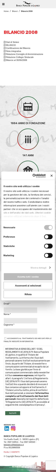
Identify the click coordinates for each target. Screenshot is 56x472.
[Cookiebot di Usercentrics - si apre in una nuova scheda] (34, 176)
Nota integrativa (13, 51)
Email (6, 303)
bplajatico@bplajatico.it (14, 445)
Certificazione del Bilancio (18, 48)
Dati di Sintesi (12, 42)
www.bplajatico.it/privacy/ (32, 405)
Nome (7, 314)
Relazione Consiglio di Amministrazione (24, 54)
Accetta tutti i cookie (28, 276)
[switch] (48, 236)
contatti (15, 452)
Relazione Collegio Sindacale (20, 57)
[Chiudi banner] (51, 176)
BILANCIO (11, 45)
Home (6, 11)
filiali (6, 452)
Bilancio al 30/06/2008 (16, 60)
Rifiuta (28, 294)
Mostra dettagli (39, 267)
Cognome (8, 325)
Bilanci (15, 11)
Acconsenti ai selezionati (28, 285)
